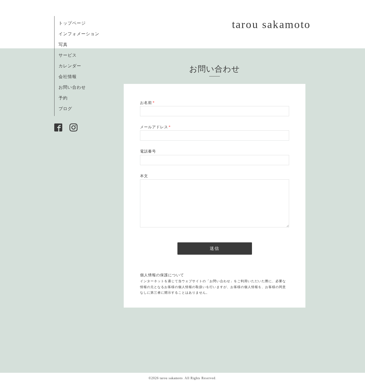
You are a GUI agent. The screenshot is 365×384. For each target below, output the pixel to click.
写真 (63, 44)
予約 (63, 98)
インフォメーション (79, 34)
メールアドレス (155, 127)
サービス (68, 55)
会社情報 (68, 76)
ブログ (65, 108)
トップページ (72, 23)
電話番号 (148, 151)
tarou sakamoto (271, 24)
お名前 (147, 103)
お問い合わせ (72, 87)
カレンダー (70, 66)
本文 (144, 176)
